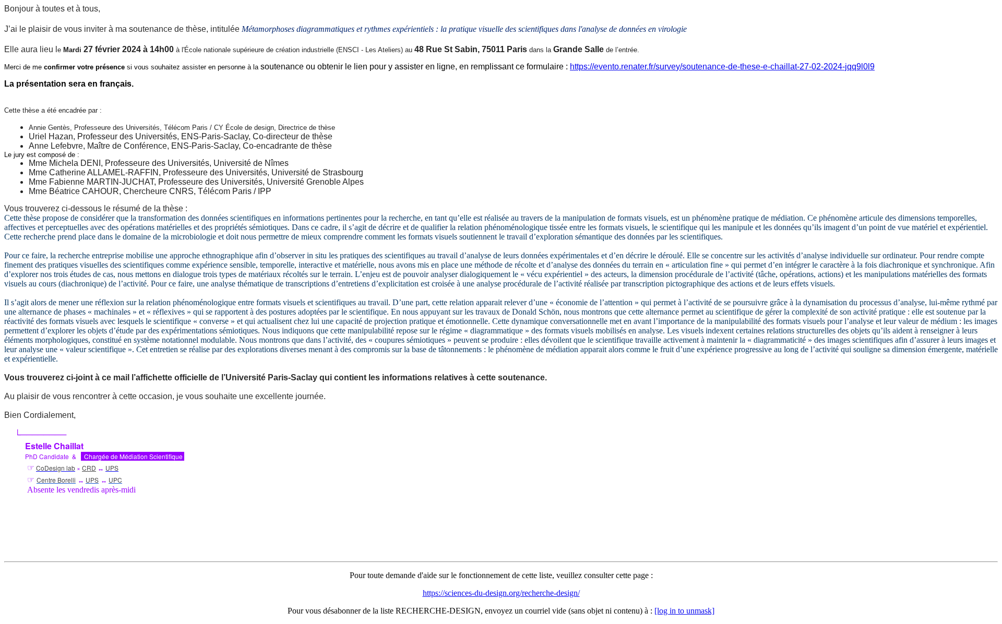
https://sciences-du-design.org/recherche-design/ (501, 593)
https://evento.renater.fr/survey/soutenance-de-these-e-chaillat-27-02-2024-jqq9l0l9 (722, 66)
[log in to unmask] (684, 610)
